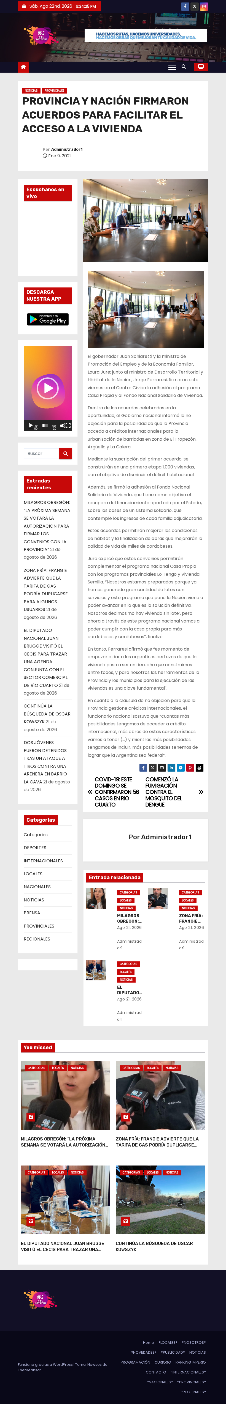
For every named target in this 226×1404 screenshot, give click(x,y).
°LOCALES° (167, 1342)
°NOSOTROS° (194, 1342)
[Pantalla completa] (68, 425)
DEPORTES (35, 847)
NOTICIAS (31, 91)
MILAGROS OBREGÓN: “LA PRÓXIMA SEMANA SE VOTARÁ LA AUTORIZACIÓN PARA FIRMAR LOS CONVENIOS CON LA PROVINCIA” (47, 526)
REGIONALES (37, 939)
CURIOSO (163, 1362)
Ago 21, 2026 (129, 927)
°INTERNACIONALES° (188, 1372)
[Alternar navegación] (172, 67)
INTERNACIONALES (43, 861)
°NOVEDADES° (144, 1352)
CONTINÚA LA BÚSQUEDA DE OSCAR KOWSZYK (47, 714)
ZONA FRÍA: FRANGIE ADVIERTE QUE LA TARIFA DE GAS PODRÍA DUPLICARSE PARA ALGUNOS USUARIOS (157, 1144)
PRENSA (32, 913)
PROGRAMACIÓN (135, 1362)
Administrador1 (66, 149)
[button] (185, 67)
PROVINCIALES (54, 91)
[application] (48, 388)
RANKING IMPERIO (191, 1362)
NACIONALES (37, 887)
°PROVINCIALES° (191, 1382)
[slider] (45, 425)
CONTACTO (156, 1372)
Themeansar (29, 1370)
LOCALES (33, 874)
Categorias (36, 835)
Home (148, 1342)
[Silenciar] (63, 425)
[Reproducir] (31, 425)
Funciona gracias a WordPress (46, 1364)
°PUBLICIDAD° (173, 1352)
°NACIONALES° (160, 1382)
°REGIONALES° (193, 1392)
